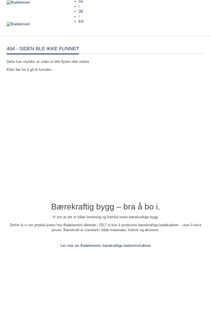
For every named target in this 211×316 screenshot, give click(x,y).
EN (81, 21)
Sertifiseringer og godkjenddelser (33, 297)
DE (81, 11)
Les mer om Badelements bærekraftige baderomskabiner (105, 246)
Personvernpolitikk (21, 292)
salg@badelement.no (23, 286)
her (18, 70)
